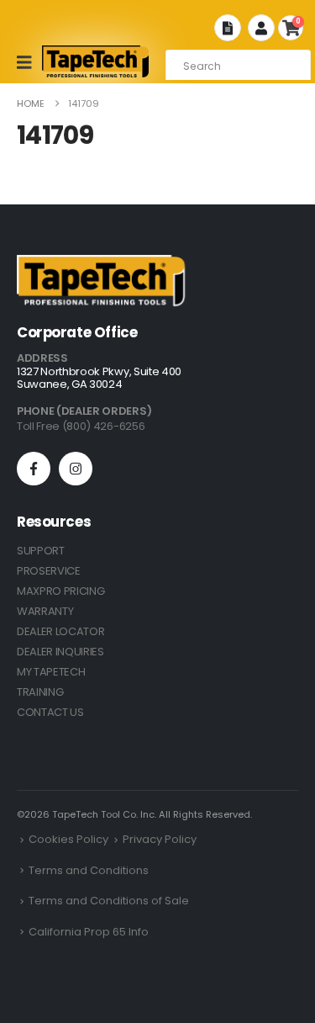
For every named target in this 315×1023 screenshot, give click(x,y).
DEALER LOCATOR (60, 631)
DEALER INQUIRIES (60, 652)
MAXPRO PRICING (60, 591)
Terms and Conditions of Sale (109, 901)
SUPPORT (41, 551)
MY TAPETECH (51, 672)
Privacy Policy (160, 839)
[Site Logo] (96, 61)
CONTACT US (50, 712)
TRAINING (40, 692)
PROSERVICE (49, 571)
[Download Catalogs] (227, 27)
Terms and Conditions (89, 870)
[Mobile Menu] (30, 62)
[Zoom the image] (101, 265)
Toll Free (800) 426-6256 (80, 426)
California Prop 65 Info (89, 932)
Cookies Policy (68, 839)
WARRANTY (45, 611)
